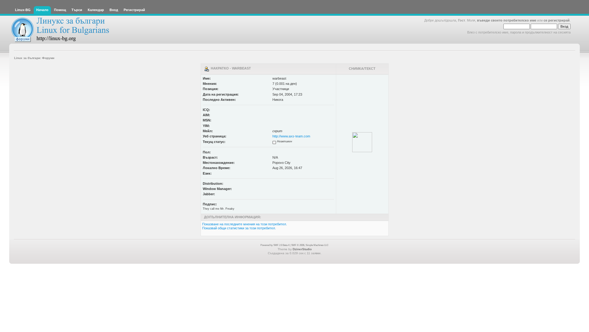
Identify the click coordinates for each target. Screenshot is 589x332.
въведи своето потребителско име (506, 20)
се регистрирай (557, 20)
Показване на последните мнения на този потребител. (244, 224)
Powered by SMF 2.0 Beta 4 (274, 245)
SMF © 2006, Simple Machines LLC (310, 245)
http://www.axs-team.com (291, 136)
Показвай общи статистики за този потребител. (239, 228)
